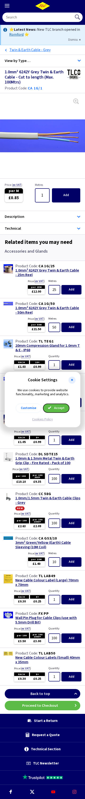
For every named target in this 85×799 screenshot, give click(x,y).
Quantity (54, 356)
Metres (39, 185)
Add (66, 195)
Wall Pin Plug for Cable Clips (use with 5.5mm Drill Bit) (46, 620)
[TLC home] (42, 6)
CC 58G (44, 493)
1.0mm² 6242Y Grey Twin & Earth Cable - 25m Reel (47, 272)
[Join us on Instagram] (74, 792)
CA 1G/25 (46, 266)
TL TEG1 (46, 341)
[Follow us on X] (31, 792)
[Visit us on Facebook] (10, 792)
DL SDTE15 (48, 454)
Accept (58, 408)
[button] (72, 380)
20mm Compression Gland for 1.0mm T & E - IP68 (47, 347)
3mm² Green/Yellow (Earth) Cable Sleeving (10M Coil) (43, 544)
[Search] (78, 17)
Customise (28, 408)
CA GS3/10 (47, 538)
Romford (16, 34)
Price (13, 185)
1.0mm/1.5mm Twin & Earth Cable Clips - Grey (47, 500)
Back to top (40, 693)
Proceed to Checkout (40, 705)
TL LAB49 (46, 576)
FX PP (43, 613)
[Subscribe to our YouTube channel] (53, 792)
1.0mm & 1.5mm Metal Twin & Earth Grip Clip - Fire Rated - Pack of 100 (44, 460)
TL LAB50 (46, 653)
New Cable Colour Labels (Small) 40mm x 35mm (47, 659)
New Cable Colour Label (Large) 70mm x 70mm (47, 582)
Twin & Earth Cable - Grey (30, 50)
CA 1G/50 (46, 303)
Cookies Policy (42, 419)
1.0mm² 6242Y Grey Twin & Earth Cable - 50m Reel (47, 310)
